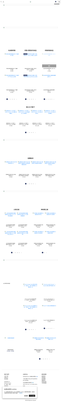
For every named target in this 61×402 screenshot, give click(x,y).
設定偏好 (26, 395)
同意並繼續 (32, 395)
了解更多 (21, 393)
